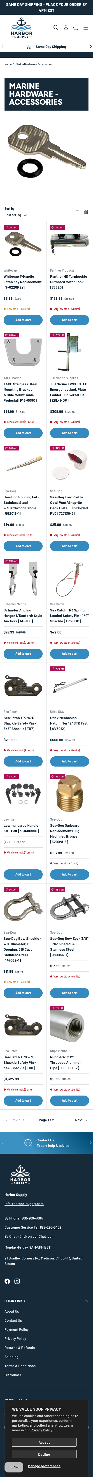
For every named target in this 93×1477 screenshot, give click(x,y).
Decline (44, 1454)
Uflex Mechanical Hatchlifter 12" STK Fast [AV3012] (69, 723)
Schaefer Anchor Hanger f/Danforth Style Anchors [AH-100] (23, 615)
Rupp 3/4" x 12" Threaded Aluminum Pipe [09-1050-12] (66, 1062)
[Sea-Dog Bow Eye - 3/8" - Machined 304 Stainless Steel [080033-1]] (69, 906)
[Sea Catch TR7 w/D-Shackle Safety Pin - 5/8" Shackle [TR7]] (23, 686)
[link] (19, 1120)
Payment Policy (17, 1329)
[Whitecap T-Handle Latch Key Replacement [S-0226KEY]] (23, 244)
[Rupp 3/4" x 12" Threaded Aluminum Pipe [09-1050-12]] (69, 1025)
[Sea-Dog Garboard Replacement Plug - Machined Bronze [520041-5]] (69, 793)
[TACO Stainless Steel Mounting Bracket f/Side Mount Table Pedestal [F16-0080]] (23, 352)
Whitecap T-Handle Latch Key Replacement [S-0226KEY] (23, 281)
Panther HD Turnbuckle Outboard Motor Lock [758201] (68, 281)
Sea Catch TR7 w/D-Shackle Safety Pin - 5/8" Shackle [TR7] (20, 723)
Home (8, 64)
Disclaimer (13, 1375)
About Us (12, 1311)
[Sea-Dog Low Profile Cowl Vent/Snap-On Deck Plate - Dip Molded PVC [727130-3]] (69, 465)
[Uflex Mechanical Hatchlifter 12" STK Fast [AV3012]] (69, 686)
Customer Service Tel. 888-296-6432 (33, 1227)
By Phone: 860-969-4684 (24, 1218)
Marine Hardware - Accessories (34, 64)
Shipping (12, 1356)
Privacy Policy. (42, 1430)
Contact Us (13, 1320)
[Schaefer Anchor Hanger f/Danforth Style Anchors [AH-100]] (23, 578)
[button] (76, 28)
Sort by (9, 208)
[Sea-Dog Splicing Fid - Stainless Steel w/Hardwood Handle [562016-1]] (23, 465)
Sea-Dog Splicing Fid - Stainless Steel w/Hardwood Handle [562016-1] (21, 505)
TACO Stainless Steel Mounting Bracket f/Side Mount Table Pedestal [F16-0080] (20, 392)
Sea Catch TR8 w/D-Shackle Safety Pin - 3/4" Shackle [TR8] (20, 1062)
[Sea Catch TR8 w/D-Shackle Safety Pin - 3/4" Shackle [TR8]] (23, 1025)
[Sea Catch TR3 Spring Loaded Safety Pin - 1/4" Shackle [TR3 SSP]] (69, 578)
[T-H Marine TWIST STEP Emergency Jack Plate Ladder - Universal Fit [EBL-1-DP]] (69, 352)
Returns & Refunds (20, 1347)
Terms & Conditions (20, 1365)
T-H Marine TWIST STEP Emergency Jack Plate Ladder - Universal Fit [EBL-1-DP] (68, 392)
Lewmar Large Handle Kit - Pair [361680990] (21, 828)
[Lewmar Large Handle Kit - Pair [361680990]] (23, 793)
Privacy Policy (15, 1338)
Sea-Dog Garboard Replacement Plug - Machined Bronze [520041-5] (66, 833)
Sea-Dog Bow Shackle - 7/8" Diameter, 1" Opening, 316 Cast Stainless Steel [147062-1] (23, 949)
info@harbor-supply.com (24, 1203)
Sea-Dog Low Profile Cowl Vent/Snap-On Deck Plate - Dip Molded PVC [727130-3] (69, 505)
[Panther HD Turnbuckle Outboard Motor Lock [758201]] (69, 244)
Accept (44, 1442)
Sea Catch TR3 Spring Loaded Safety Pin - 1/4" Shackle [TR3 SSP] (69, 615)
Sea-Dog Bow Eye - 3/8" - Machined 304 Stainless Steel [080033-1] (69, 946)
